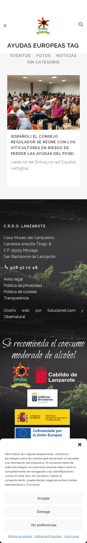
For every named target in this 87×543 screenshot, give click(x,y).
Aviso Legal (71, 536)
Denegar (43, 512)
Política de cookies (20, 536)
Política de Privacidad (48, 536)
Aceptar (43, 498)
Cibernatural (14, 316)
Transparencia (16, 298)
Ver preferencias (44, 525)
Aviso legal (13, 279)
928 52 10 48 (24, 267)
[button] (79, 444)
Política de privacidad (23, 285)
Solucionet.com (61, 310)
